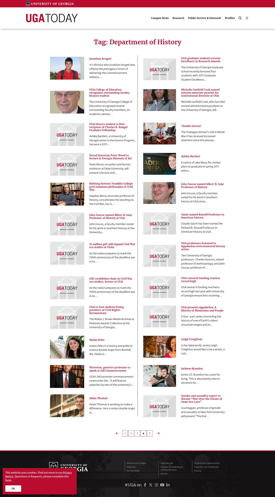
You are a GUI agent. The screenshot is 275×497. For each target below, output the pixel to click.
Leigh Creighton (191, 339)
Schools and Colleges (136, 463)
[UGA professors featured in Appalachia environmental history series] (159, 256)
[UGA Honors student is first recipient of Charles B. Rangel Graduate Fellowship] (67, 134)
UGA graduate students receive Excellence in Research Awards (200, 60)
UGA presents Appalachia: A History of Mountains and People (202, 309)
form (8, 480)
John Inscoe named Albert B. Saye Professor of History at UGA (110, 217)
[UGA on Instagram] (157, 484)
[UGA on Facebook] (145, 484)
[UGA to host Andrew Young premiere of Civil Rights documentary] (67, 317)
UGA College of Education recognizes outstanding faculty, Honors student (109, 92)
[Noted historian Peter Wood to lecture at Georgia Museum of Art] (67, 164)
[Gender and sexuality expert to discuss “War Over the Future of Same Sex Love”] (159, 406)
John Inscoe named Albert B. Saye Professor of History (202, 186)
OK (13, 488)
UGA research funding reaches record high (200, 280)
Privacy (197, 471)
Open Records (167, 463)
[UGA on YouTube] (163, 484)
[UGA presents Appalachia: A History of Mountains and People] (159, 316)
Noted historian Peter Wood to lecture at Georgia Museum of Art (110, 157)
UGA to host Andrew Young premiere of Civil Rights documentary (106, 310)
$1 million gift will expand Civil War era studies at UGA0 (112, 246)
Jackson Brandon (192, 368)
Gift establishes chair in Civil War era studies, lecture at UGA (110, 280)
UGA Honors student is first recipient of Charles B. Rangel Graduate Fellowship (108, 127)
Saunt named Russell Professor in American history (202, 216)
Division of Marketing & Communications (172, 468)
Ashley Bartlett (190, 156)
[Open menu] (247, 18)
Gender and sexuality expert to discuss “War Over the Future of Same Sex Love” (201, 398)
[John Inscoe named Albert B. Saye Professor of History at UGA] (67, 224)
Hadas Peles (96, 339)
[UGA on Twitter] (151, 484)
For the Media (133, 471)
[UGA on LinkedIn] (168, 484)
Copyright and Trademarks (206, 467)
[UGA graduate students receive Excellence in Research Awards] (159, 69)
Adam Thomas (98, 398)
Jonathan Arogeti (100, 58)
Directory (131, 467)
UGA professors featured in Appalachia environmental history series (203, 246)
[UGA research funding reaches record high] (159, 287)
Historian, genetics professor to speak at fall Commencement (109, 369)
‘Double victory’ (191, 126)
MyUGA (164, 473)
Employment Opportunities (207, 463)
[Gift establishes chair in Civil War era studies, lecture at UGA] (67, 287)
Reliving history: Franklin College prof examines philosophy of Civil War (111, 186)
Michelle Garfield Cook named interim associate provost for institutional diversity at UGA (200, 92)
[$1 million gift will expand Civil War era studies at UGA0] (67, 253)
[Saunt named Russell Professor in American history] (159, 223)
